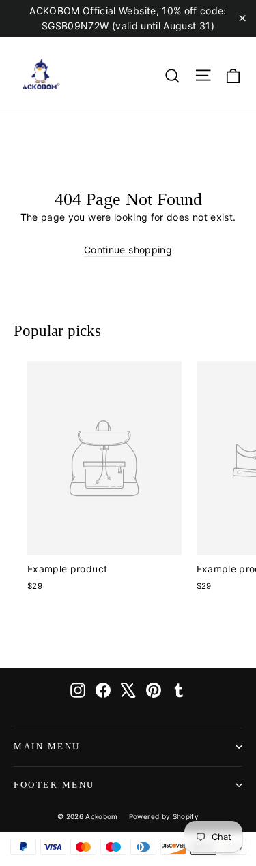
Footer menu (54, 785)
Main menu (47, 747)
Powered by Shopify (164, 816)
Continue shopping (128, 250)
